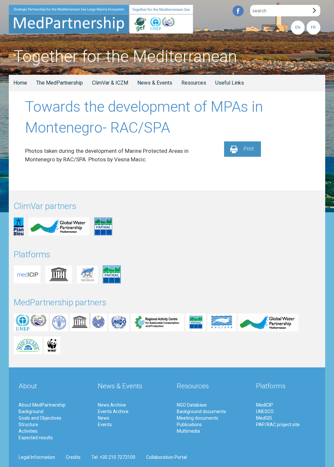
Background (31, 411)
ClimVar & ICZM (110, 83)
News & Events (154, 83)
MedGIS (264, 418)
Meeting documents (197, 418)
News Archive (112, 405)
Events (105, 424)
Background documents (201, 411)
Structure (28, 424)
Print (249, 149)
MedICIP (264, 405)
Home (20, 83)
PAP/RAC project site (278, 424)
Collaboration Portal (166, 457)
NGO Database (192, 405)
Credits (73, 457)
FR (313, 27)
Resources (193, 83)
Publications (189, 424)
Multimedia (188, 431)
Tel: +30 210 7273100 (113, 457)
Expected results (36, 437)
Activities (28, 431)
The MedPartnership (59, 83)
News (103, 418)
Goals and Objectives (40, 418)
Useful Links (229, 83)
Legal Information (37, 457)
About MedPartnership (42, 405)
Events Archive (113, 411)
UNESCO (265, 411)
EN (297, 27)
